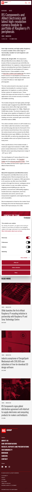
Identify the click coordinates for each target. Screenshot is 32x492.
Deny (16, 272)
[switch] (28, 242)
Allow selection (16, 267)
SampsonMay (14, 489)
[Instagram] (9, 467)
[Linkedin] (2, 467)
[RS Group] (6, 2)
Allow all (16, 262)
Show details (24, 257)
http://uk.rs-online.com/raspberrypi (13, 73)
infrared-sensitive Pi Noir (17, 161)
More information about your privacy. (12, 231)
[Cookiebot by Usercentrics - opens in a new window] (23, 218)
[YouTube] (6, 467)
